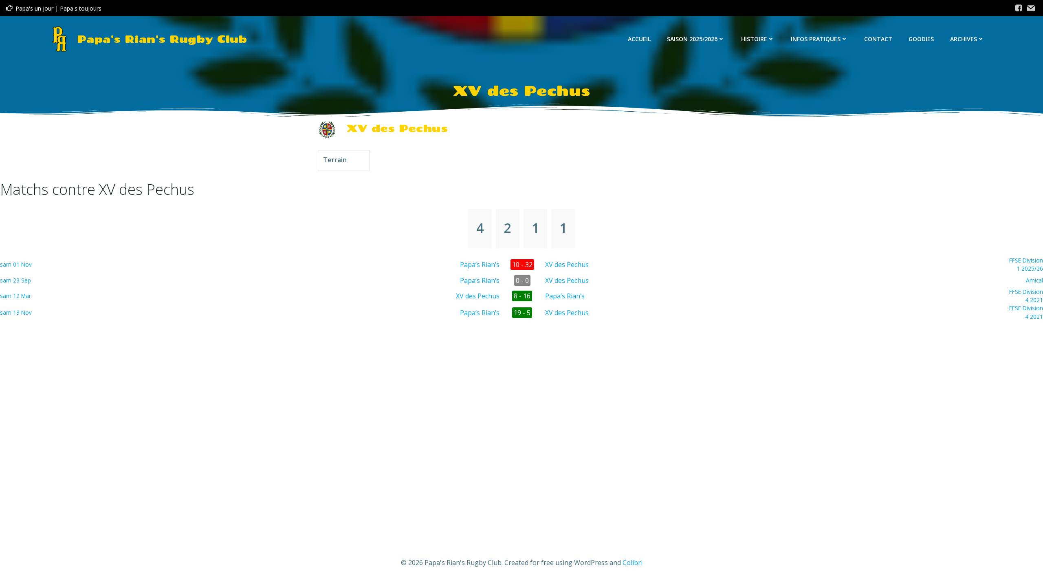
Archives (963, 39)
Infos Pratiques (816, 39)
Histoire (754, 39)
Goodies (921, 39)
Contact (878, 39)
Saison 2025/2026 (692, 39)
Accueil (639, 39)
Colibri (633, 562)
